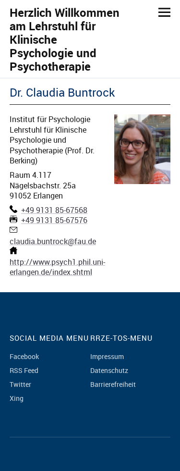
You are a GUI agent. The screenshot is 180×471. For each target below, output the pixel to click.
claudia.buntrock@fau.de (53, 241)
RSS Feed (24, 370)
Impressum (107, 356)
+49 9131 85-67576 (54, 220)
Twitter (20, 384)
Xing (17, 398)
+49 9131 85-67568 (54, 210)
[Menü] (160, 12)
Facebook (24, 356)
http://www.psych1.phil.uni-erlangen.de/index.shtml (57, 267)
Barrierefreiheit (113, 384)
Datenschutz (109, 370)
